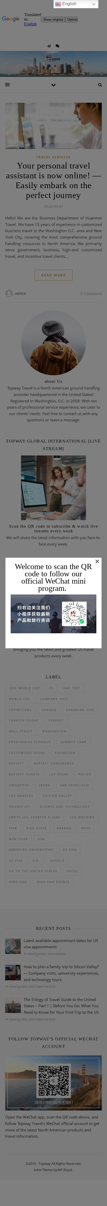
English (68, 4)
